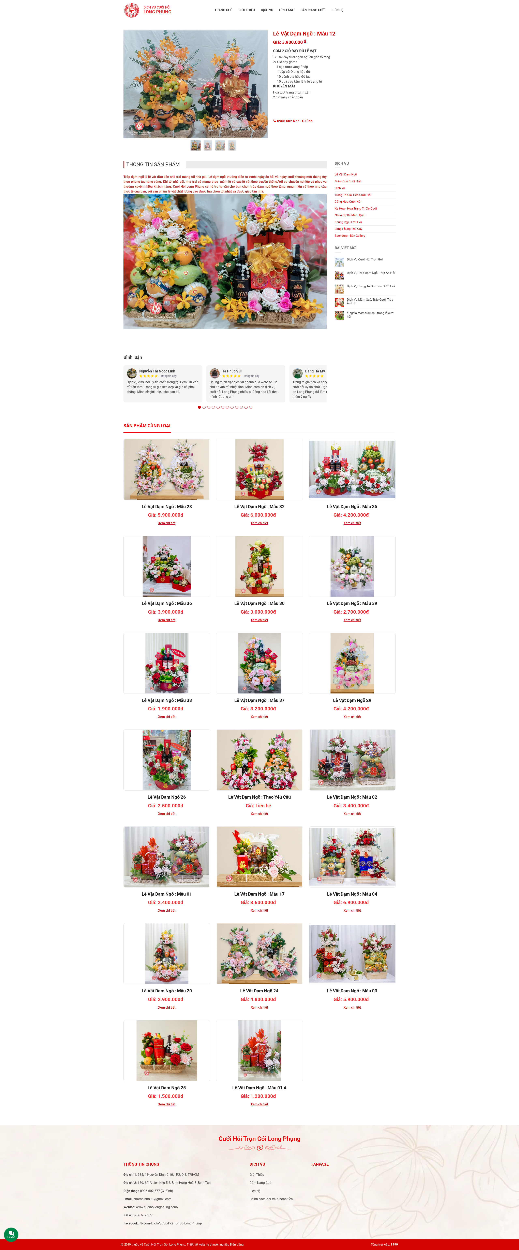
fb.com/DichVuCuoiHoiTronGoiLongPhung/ (171, 1223)
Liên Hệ (337, 10)
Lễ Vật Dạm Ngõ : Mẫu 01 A (259, 1087)
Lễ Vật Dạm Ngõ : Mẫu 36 (167, 603)
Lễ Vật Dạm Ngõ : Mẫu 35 (352, 506)
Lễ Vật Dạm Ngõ (346, 174)
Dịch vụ (267, 10)
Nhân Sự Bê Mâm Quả (349, 215)
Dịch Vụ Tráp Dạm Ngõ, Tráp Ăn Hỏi (371, 273)
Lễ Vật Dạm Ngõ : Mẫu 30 (259, 603)
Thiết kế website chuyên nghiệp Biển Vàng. (215, 1244)
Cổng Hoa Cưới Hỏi (348, 201)
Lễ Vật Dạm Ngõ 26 (167, 797)
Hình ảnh (286, 10)
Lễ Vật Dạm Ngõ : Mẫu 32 (259, 506)
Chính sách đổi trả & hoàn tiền (271, 1199)
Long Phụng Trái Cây (348, 229)
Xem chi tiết (166, 523)
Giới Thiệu (246, 10)
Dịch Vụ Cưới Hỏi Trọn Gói (365, 259)
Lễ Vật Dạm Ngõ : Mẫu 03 (352, 990)
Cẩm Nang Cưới (313, 10)
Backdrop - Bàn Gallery (350, 236)
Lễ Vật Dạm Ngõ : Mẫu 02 (352, 797)
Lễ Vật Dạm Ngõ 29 (352, 700)
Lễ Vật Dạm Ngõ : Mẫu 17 (259, 894)
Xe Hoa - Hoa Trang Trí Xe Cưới (356, 208)
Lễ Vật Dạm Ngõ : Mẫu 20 (167, 990)
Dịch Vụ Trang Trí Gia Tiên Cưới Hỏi (371, 286)
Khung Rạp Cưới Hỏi (348, 222)
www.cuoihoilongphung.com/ (157, 1207)
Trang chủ (223, 10)
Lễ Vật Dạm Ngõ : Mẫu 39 (352, 603)
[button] (199, 407)
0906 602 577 (294, 121)
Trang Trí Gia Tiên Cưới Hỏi (353, 195)
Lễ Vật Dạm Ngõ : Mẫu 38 (167, 700)
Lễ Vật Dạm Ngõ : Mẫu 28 (167, 506)
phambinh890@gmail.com (152, 1199)
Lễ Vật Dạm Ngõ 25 (167, 1087)
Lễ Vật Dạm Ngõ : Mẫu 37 (259, 700)
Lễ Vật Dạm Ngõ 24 (259, 990)
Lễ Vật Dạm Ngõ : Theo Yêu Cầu (259, 797)
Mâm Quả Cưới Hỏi (348, 181)
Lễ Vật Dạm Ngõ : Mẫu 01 (167, 894)
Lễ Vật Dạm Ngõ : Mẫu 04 (352, 894)
